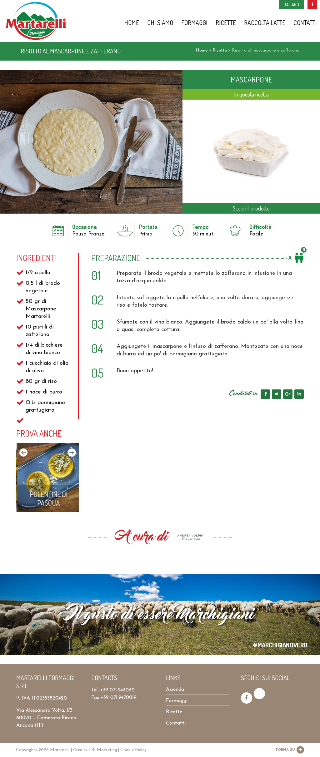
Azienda (175, 689)
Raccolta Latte (264, 23)
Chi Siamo (160, 23)
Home (131, 23)
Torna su (285, 750)
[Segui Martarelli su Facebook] (246, 698)
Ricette (226, 23)
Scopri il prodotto (251, 208)
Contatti (305, 23)
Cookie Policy (133, 750)
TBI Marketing (102, 750)
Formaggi (194, 23)
